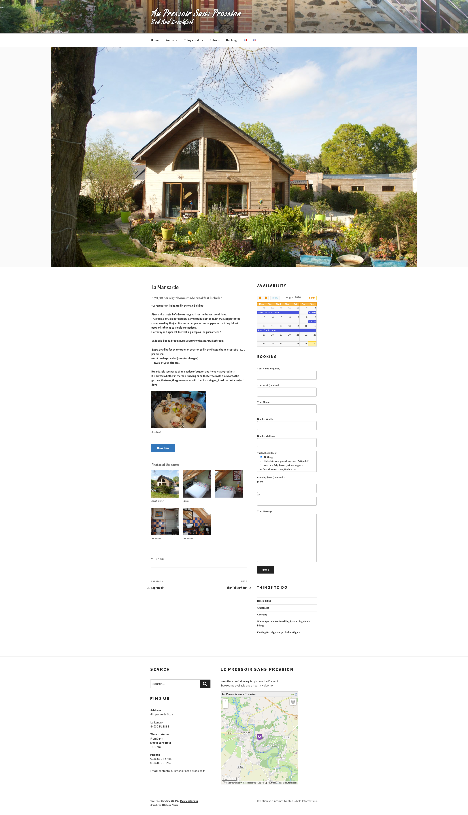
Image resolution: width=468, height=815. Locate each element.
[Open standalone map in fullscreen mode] (296, 694)
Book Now (163, 448)
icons (252, 782)
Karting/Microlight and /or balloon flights (278, 632)
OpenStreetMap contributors (278, 782)
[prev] (260, 298)
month (312, 298)
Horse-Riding (264, 600)
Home (155, 40)
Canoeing (262, 614)
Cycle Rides (263, 607)
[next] (266, 298)
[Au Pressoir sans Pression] (259, 737)
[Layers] (293, 702)
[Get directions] (293, 694)
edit (295, 782)
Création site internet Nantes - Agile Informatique (287, 801)
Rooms (170, 40)
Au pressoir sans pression (196, 14)
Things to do (192, 40)
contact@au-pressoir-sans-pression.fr (181, 770)
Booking (231, 40)
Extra (213, 40)
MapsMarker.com (234, 782)
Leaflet (246, 782)
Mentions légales (189, 801)
